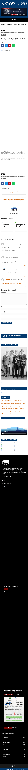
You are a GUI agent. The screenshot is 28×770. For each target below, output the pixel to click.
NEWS (14, 23)
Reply (25, 253)
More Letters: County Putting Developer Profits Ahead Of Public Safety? (13, 691)
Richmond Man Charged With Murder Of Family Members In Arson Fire (13, 585)
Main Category (8, 23)
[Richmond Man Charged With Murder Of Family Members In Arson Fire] (14, 534)
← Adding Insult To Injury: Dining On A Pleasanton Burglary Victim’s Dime (11, 191)
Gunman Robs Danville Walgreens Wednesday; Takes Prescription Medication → (14, 200)
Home (2, 23)
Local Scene (19, 23)
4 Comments (15, 42)
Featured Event (8, 727)
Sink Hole (3, 34)
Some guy (7, 279)
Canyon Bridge (4, 32)
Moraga (15, 32)
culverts (10, 32)
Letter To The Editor (8, 694)
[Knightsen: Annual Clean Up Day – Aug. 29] (14, 709)
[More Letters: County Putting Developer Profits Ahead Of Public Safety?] (14, 640)
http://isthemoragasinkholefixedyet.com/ (11, 283)
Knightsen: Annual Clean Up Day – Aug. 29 (10, 406)
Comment (4, 292)
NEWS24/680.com (21, 32)
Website (3, 317)
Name (3, 306)
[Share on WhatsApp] (13, 45)
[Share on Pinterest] (9, 45)
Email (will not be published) (8, 312)
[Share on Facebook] (2, 45)
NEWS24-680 (9, 42)
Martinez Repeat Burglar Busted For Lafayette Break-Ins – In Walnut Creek (7, 227)
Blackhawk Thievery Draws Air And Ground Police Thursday (20, 226)
